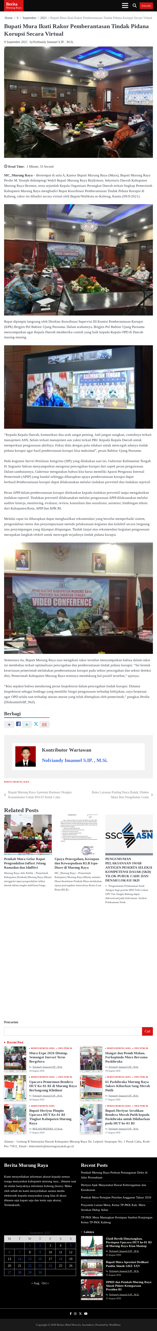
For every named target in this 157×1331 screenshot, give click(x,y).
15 (29, 1259)
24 (50, 1265)
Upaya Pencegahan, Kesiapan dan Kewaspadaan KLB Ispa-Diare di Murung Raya (77, 863)
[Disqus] (78, 960)
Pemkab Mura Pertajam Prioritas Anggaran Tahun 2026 (116, 1197)
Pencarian (11, 1022)
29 (29, 1272)
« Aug (35, 1283)
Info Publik (65, 1048)
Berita (12, 4)
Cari (147, 1031)
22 (29, 1265)
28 (19, 1272)
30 (40, 1272)
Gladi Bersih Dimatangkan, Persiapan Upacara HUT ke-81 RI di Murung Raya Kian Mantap (129, 1242)
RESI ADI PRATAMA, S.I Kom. (48, 1128)
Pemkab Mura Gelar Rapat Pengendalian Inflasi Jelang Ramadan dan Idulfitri (25, 863)
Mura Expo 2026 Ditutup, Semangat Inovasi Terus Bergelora (48, 1057)
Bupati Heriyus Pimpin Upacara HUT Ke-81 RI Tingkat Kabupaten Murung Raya (50, 1117)
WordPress (114, 1324)
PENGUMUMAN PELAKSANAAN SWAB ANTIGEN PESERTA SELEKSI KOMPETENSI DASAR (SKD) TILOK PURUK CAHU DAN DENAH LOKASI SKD (128, 869)
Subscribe (146, 5)
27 (9, 1272)
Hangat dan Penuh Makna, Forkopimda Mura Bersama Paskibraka (126, 1057)
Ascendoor (88, 1324)
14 (19, 1259)
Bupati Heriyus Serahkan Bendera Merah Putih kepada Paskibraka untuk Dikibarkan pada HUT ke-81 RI (127, 1117)
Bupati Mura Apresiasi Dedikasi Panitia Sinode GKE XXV (127, 1263)
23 (40, 1265)
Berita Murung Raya (16, 782)
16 (40, 1259)
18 (60, 1259)
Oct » (45, 1283)
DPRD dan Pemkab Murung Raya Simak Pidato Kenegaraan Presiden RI (128, 1285)
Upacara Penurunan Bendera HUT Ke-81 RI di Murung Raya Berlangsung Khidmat (53, 1086)
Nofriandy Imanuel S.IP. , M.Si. (53, 42)
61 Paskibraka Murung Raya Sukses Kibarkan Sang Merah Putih (127, 1086)
